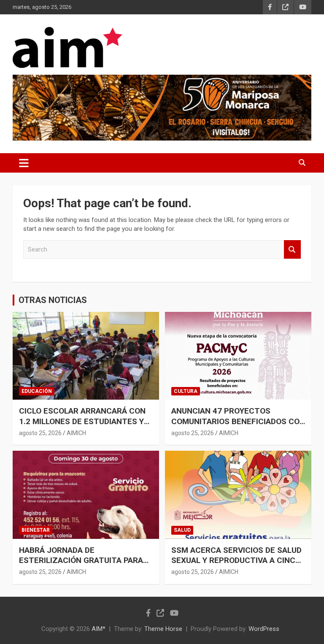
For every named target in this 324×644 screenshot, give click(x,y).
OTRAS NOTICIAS (53, 300)
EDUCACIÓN (37, 391)
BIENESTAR (36, 530)
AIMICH (76, 433)
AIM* (98, 629)
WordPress (263, 629)
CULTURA (185, 391)
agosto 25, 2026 (40, 433)
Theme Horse (163, 629)
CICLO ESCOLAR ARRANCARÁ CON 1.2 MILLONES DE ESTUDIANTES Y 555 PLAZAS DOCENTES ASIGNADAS (82, 426)
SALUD (182, 530)
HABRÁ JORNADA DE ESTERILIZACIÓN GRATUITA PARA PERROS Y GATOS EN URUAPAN (81, 560)
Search (292, 249)
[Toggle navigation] (24, 163)
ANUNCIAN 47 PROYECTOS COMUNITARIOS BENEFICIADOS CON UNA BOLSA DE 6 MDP (238, 421)
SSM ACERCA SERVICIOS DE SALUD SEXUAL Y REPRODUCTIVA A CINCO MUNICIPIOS (236, 560)
